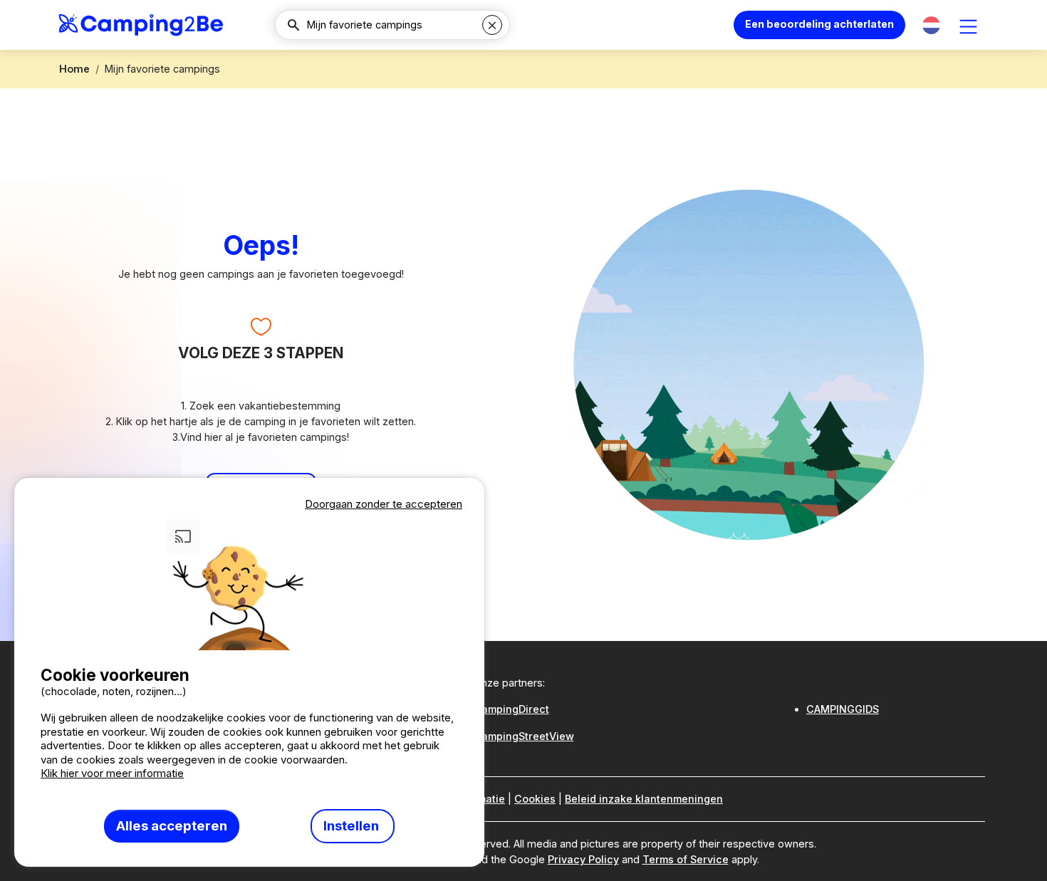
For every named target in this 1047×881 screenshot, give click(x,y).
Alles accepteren (171, 826)
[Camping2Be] (140, 24)
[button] (931, 25)
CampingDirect (511, 709)
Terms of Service (685, 859)
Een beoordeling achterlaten (819, 24)
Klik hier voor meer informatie (112, 773)
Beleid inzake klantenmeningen (644, 799)
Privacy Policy (583, 859)
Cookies (535, 799)
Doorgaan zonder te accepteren (383, 504)
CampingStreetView (524, 736)
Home (74, 69)
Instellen (352, 826)
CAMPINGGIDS (842, 709)
